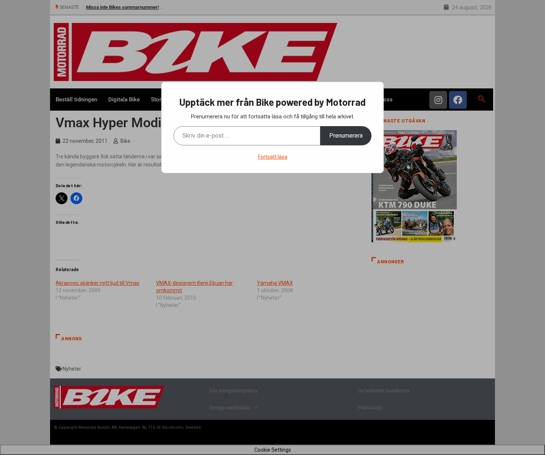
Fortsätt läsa (272, 157)
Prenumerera (346, 135)
